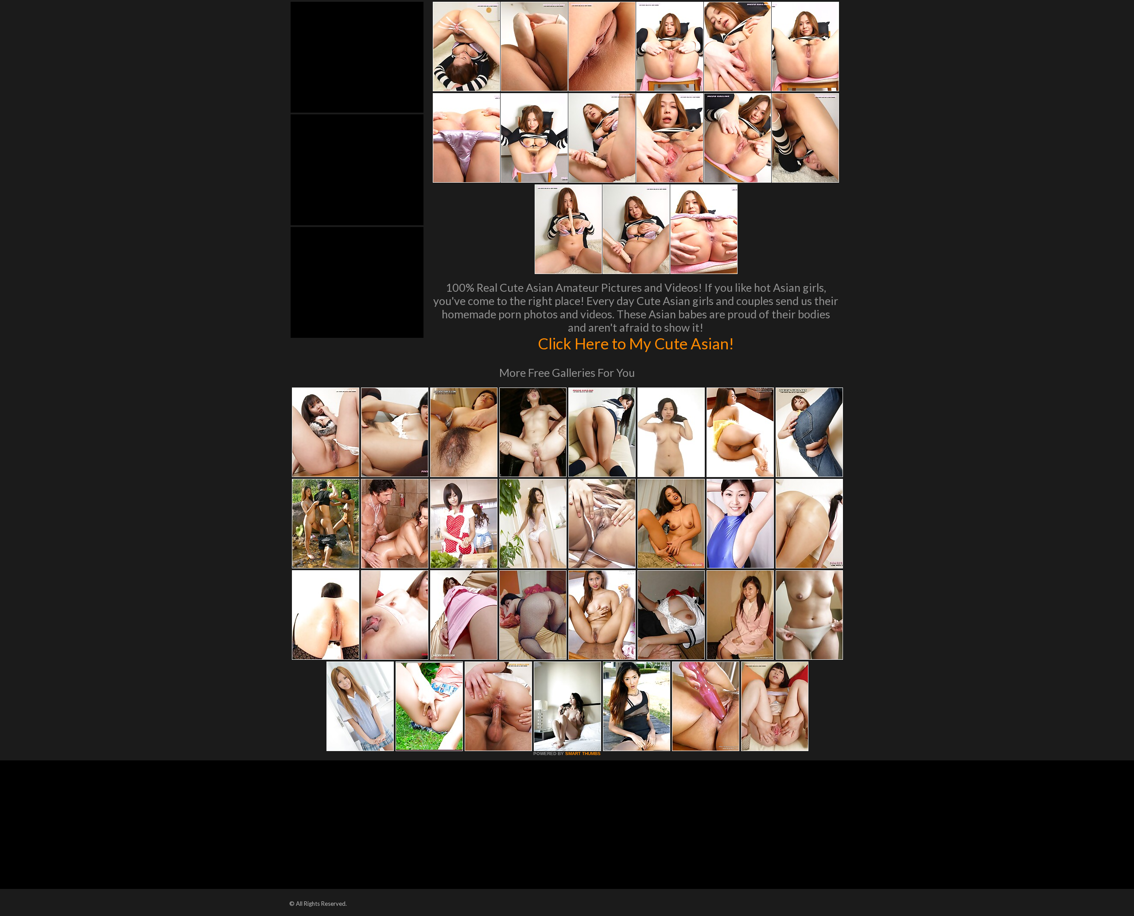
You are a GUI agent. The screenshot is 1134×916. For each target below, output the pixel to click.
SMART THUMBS (583, 753)
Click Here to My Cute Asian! (636, 343)
